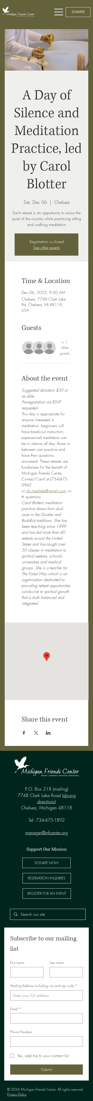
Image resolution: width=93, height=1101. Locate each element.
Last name (57, 962)
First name (17, 962)
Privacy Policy (17, 1094)
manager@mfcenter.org (46, 832)
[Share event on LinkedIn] (48, 733)
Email (15, 1008)
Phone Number (21, 1031)
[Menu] (58, 12)
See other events (46, 247)
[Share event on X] (36, 733)
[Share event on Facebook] (24, 733)
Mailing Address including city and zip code (43, 985)
